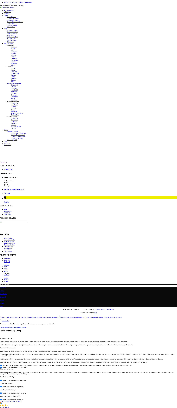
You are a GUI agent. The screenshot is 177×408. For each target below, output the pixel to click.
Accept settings (4, 327)
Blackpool (7, 262)
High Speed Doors (9, 243)
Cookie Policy (110, 309)
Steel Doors (7, 250)
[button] (88, 405)
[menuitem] (90, 2)
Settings (24, 327)
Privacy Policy (100, 309)
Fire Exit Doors (8, 246)
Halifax (6, 271)
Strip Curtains (8, 251)
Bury (5, 266)
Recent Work (7, 211)
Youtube (6, 202)
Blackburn (7, 260)
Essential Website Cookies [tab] (7, 348)
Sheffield (2, 303)
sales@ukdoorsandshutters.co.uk (14, 189)
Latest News (7, 214)
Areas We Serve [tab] (4, 284)
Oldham (6, 281)
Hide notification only (15, 327)
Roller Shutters (8, 238)
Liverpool (3, 297)
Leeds (2, 300)
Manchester (7, 258)
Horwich (6, 279)
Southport (6, 275)
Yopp (95, 312)
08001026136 (18, 2)
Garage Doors (8, 248)
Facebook (7, 193)
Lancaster (6, 265)
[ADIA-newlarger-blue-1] (14, 222)
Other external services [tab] (6, 369)
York (1, 306)
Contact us (7, 213)
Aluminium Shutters (9, 240)
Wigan (5, 268)
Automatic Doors (9, 241)
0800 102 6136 (8, 169)
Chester (2, 290)
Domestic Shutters (9, 245)
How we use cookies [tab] (6, 338)
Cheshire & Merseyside (14, 83)
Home (5, 209)
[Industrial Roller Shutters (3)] (7, 7)
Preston (6, 278)
